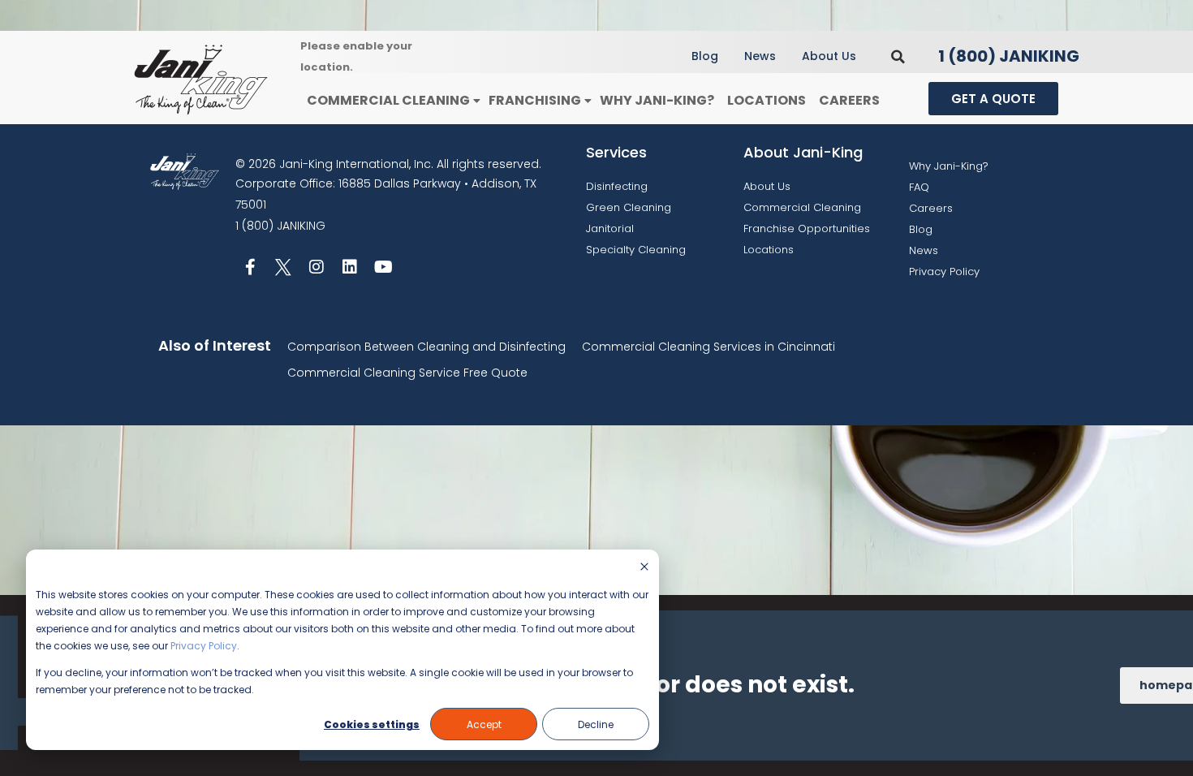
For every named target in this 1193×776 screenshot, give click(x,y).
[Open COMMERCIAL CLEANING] (476, 101)
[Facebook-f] (250, 267)
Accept (484, 724)
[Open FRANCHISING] (587, 101)
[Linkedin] (349, 267)
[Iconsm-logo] (283, 267)
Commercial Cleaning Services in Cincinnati (708, 346)
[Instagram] (316, 267)
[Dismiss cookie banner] (644, 567)
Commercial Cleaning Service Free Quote (407, 372)
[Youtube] (383, 267)
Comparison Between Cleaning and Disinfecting (426, 346)
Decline (596, 724)
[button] (898, 56)
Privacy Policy (203, 646)
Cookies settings (372, 724)
